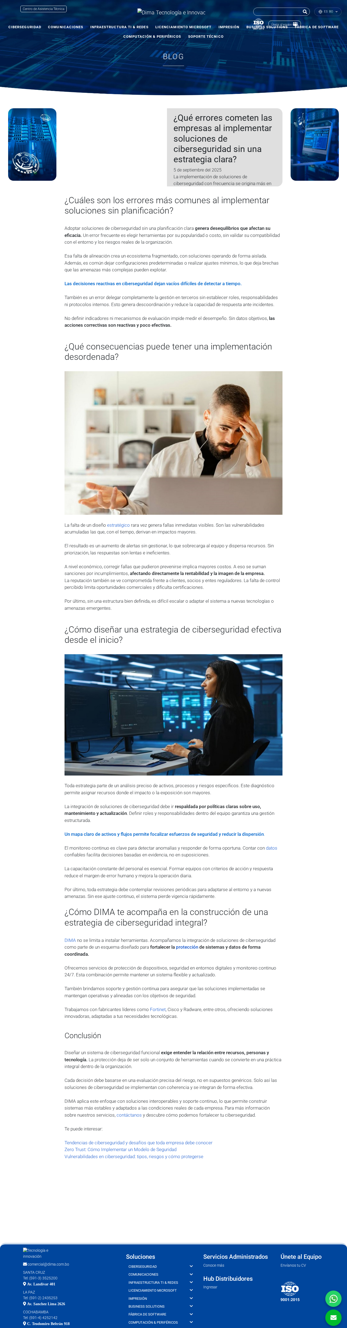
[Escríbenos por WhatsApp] (333, 1299)
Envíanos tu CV (293, 1265)
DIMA (70, 940)
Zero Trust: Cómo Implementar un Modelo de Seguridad (120, 1149)
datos (271, 848)
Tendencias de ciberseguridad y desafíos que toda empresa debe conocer (139, 1142)
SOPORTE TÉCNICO (206, 36)
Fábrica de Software (147, 1314)
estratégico (118, 525)
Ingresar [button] (210, 1287)
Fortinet (158, 1009)
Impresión (229, 27)
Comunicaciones (65, 27)
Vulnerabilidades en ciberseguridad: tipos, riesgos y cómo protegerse (134, 1156)
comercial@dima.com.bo (48, 1264)
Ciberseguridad (24, 27)
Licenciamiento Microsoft (183, 27)
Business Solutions (146, 1306)
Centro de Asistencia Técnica (43, 9)
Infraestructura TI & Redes (119, 27)
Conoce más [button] (213, 1265)
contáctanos (129, 1115)
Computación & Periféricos (152, 36)
